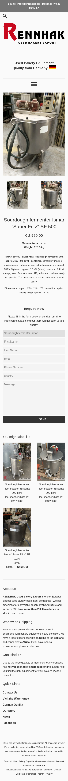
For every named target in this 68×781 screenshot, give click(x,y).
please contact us (29, 646)
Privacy (49, 774)
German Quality (13, 704)
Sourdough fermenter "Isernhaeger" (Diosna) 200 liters (17, 488)
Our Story (9, 710)
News (6, 716)
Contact (57, 770)
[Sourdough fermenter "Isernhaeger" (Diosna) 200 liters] (17, 462)
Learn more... (18, 613)
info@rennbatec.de (15, 320)
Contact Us (10, 692)
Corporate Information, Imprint (30, 774)
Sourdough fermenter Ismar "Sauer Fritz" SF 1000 (17, 554)
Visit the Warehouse (16, 698)
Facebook (9, 722)
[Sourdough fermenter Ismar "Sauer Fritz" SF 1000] (17, 527)
